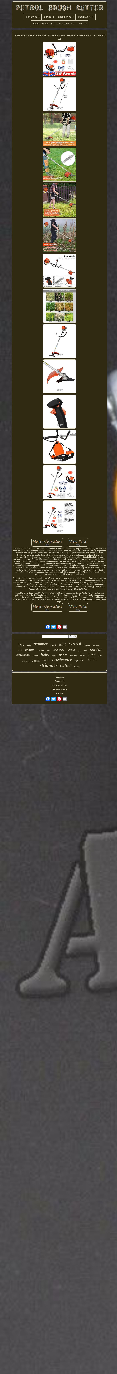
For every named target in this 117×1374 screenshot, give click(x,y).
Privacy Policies (59, 685)
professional (23, 654)
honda (54, 655)
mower (87, 645)
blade (21, 645)
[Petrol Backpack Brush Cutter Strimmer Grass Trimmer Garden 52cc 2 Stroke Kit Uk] (59, 59)
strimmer (48, 665)
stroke (71, 649)
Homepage (59, 677)
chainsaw (59, 649)
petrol (75, 643)
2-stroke (36, 661)
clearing (40, 650)
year (79, 651)
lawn (101, 655)
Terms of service (59, 689)
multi (45, 660)
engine (29, 649)
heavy (76, 667)
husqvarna (96, 646)
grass (63, 654)
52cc (92, 654)
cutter (65, 665)
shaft (85, 650)
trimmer (41, 643)
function (73, 655)
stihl (62, 644)
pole (20, 650)
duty (29, 645)
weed (53, 645)
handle (35, 655)
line (49, 650)
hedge (45, 654)
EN (57, 693)
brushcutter (62, 659)
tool (82, 654)
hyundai (79, 660)
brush (91, 659)
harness (25, 661)
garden (95, 649)
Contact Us (59, 681)
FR (61, 693)
